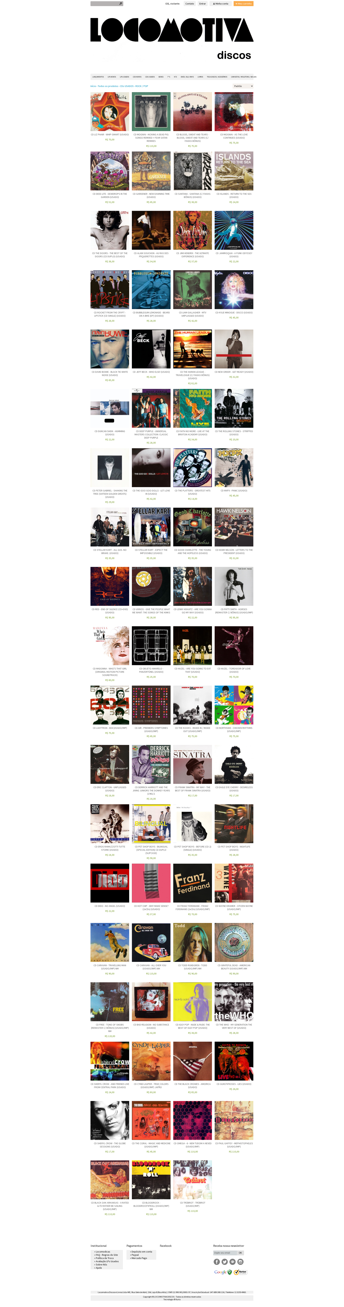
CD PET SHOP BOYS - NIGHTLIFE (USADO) (234, 848)
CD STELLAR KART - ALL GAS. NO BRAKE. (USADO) (109, 551)
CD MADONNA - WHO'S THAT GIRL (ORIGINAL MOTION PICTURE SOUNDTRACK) (110, 672)
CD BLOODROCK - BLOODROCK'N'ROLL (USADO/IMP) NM (151, 1206)
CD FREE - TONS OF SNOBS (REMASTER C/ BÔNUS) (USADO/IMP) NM (110, 1028)
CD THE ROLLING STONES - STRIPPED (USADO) (234, 433)
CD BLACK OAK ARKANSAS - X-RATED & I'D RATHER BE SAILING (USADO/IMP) (110, 1206)
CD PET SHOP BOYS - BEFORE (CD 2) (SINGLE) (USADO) (192, 848)
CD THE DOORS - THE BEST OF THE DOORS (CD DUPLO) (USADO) (110, 255)
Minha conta (222, 3)
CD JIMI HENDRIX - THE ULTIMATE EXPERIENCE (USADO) (192, 255)
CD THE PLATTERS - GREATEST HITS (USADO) (193, 492)
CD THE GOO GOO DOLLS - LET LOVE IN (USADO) (151, 492)
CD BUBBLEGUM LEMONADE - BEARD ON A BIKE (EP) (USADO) (151, 314)
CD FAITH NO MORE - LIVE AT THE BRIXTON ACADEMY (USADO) (192, 433)
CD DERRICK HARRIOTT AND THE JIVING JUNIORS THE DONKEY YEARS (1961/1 (151, 790)
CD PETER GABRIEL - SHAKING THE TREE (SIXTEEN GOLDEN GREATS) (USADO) (109, 494)
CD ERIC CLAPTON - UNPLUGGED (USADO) (109, 789)
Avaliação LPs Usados (107, 1261)
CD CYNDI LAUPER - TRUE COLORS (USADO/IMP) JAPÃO (151, 1085)
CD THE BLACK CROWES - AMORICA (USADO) (193, 1085)
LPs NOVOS (112, 77)
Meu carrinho (245, 3)
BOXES (161, 77)
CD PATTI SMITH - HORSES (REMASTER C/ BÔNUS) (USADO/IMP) (234, 611)
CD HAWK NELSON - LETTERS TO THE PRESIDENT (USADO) (234, 551)
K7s (175, 77)
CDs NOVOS (137, 77)
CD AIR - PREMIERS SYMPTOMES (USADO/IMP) (151, 729)
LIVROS (200, 77)
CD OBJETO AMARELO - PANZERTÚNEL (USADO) (151, 670)
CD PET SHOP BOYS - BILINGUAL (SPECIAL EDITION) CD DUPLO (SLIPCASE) (151, 850)
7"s (168, 77)
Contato (189, 3)
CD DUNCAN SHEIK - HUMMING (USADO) (110, 433)
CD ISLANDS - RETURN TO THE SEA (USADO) (234, 195)
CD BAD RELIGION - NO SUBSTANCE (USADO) (151, 1026)
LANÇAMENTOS (98, 77)
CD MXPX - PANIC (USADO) (234, 490)
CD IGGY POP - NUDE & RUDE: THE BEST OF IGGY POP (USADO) (193, 1026)
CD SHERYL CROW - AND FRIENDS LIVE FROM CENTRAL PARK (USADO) (110, 1085)
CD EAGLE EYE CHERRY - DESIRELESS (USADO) (234, 789)
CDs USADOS (150, 77)
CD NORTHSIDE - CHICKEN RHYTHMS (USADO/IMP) (234, 729)
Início (93, 86)
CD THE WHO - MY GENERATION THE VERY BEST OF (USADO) (234, 1026)
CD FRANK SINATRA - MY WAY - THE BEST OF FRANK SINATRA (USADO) (192, 789)
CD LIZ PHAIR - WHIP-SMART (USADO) (110, 134)
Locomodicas (103, 1251)
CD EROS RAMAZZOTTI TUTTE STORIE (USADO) (110, 848)
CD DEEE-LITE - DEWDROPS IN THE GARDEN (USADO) (110, 195)
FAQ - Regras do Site (107, 1254)
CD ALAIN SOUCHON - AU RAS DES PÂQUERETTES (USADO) (151, 255)
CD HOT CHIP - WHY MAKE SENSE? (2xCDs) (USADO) (151, 907)
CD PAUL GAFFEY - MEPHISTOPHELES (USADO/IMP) (234, 1145)
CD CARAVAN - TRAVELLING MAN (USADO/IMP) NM (110, 967)
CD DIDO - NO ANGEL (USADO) (110, 906)
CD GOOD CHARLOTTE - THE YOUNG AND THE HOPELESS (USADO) (192, 551)
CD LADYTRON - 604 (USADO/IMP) (110, 728)
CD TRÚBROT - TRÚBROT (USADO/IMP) (192, 1204)
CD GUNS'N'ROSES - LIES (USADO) (234, 1084)
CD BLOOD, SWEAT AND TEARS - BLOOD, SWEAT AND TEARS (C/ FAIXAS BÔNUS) (192, 138)
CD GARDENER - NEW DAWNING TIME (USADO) (151, 195)
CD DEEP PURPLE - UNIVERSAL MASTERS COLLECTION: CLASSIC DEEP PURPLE (151, 434)
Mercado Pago (139, 1258)
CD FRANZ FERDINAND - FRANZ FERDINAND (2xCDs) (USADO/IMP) (193, 907)
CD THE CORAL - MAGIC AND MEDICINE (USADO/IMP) (151, 1145)
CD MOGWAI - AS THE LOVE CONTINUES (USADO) (234, 136)
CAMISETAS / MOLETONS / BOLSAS (243, 77)
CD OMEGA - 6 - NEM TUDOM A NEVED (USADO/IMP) (193, 1145)
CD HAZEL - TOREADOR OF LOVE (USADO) (234, 670)
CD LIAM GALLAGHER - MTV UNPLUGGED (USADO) (192, 314)
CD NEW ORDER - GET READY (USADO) (234, 371)
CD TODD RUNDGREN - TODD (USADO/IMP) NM (192, 967)
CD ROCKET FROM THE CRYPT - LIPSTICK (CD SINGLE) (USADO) (110, 314)
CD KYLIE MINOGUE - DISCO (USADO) (234, 312)
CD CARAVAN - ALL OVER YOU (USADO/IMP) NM (151, 967)
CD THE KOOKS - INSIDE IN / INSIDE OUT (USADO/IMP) (192, 729)
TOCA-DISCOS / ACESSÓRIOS (217, 77)
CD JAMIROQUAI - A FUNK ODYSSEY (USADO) (234, 255)
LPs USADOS (124, 77)
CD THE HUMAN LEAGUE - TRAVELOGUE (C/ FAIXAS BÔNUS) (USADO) (193, 375)
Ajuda (99, 1267)
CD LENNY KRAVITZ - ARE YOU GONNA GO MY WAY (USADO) (193, 611)
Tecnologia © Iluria (172, 1299)
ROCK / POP (141, 86)
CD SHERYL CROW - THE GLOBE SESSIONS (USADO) (110, 1145)
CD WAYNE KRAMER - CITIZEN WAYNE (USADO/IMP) (234, 907)
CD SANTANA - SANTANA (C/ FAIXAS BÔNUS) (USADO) (193, 195)
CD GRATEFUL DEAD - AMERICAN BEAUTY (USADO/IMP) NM (234, 967)
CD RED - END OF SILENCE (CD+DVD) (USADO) (110, 611)
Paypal (135, 1254)
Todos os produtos (108, 86)
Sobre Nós (101, 1264)
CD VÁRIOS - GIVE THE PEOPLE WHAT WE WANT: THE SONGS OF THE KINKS (151, 611)
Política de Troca (105, 1258)
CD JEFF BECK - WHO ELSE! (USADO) (151, 371)
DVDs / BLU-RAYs (187, 77)
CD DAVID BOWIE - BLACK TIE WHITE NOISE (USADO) (110, 373)
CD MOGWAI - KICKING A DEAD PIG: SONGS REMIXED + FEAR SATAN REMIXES (151, 138)
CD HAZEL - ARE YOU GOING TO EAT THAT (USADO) (193, 670)
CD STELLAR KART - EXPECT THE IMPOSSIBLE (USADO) (151, 551)
